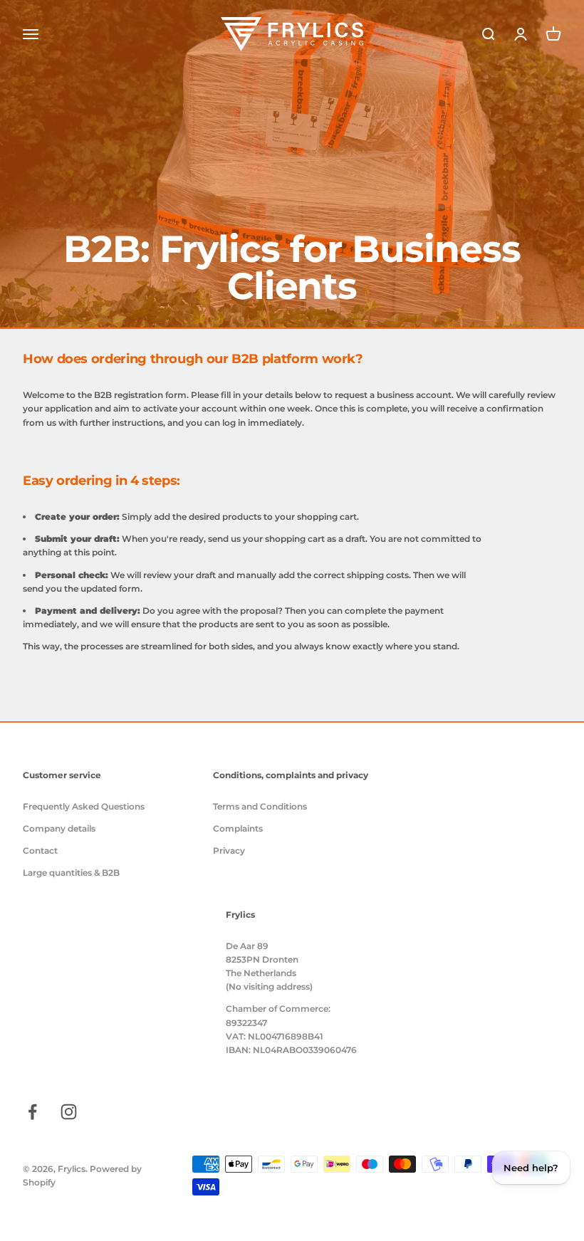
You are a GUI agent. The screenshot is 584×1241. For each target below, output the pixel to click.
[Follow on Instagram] (68, 1111)
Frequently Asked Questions (84, 806)
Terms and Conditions (260, 806)
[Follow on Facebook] (32, 1111)
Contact (40, 850)
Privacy (229, 850)
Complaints (238, 828)
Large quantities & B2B (71, 872)
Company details (59, 828)
